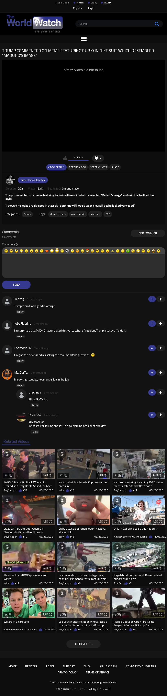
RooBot (118, 583)
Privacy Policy (67, 672)
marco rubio (78, 214)
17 (61, 475)
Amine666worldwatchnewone (130, 536)
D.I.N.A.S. (35, 414)
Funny (27, 214)
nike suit (95, 214)
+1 (160, 299)
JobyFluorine (22, 323)
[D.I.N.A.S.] (21, 417)
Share (115, 167)
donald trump (58, 214)
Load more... (83, 644)
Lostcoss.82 (23, 347)
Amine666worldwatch (33, 180)
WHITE (80, 2)
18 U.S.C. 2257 (108, 666)
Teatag (19, 298)
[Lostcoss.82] (7, 350)
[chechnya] (21, 394)
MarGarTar (21, 372)
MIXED (107, 2)
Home (12, 666)
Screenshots (98, 167)
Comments (10, 232)
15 (6, 475)
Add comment (148, 233)
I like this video (65, 158)
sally (61, 490)
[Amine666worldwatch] (10, 180)
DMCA (87, 666)
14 (6, 615)
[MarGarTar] (7, 374)
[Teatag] (7, 301)
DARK (94, 2)
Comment (8, 244)
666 (107, 214)
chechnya (35, 392)
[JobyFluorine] (7, 325)
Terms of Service (97, 672)
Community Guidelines (141, 666)
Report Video (77, 167)
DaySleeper (10, 490)
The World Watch (78, 689)
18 (61, 522)
